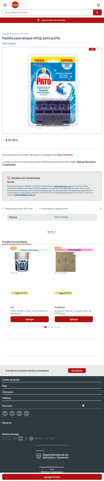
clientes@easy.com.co (25, 194)
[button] (52, 20)
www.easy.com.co (62, 186)
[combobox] (52, 12)
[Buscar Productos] (97, 12)
